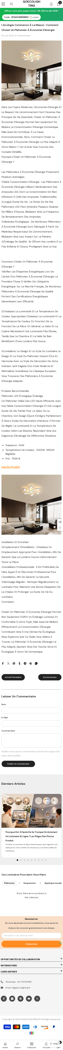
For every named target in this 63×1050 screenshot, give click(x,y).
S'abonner (31, 944)
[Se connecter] (51, 4)
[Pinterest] (14, 663)
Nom (3, 704)
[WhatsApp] (36, 663)
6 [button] (35, 860)
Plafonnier (9, 883)
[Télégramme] (25, 663)
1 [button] (17, 860)
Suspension (29, 883)
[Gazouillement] (8, 663)
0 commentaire (22, 35)
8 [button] (42, 860)
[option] (31, 825)
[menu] (3, 4)
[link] (17, 1045)
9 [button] (45, 860)
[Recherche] (11, 4)
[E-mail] (30, 663)
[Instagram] (12, 999)
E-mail (4, 717)
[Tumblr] (19, 663)
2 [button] (21, 860)
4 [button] (28, 860)
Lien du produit (10, 467)
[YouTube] (29, 999)
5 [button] (31, 860)
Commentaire (8, 730)
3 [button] (24, 860)
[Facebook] (2, 663)
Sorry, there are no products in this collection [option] (31, 895)
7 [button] (38, 860)
